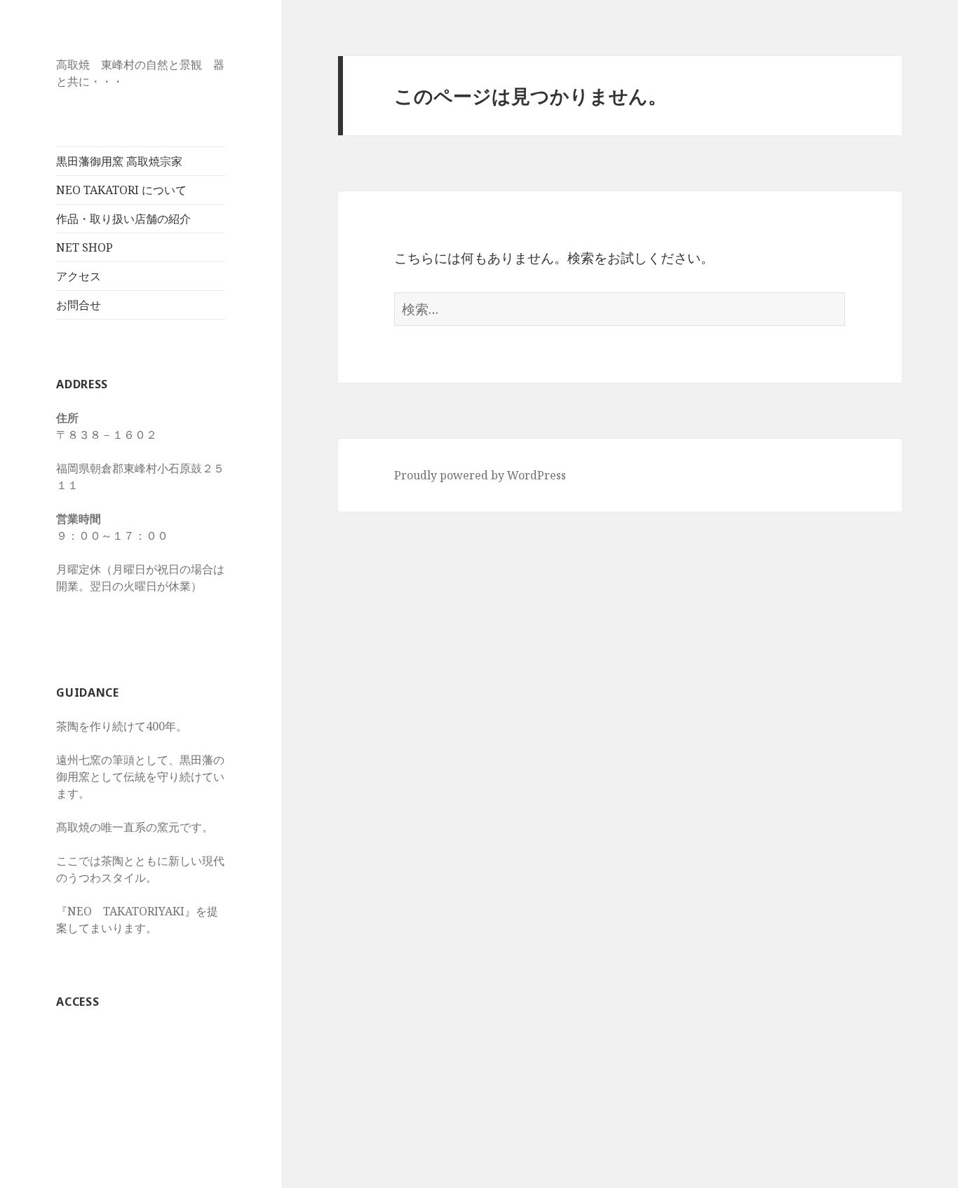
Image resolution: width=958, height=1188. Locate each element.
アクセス (78, 276)
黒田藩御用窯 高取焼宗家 (119, 161)
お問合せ (78, 305)
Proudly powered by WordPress (480, 475)
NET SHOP (84, 247)
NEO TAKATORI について (121, 190)
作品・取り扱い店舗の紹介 (123, 218)
